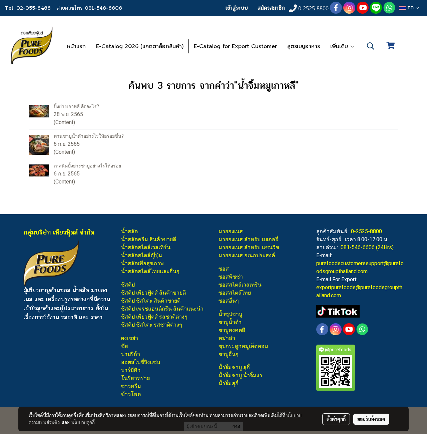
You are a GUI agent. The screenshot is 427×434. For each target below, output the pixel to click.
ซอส (224, 269)
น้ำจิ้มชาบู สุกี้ (234, 367)
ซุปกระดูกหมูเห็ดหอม (243, 346)
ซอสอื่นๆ (229, 301)
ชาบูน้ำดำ (230, 322)
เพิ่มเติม (340, 46)
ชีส (124, 346)
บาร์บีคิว (130, 370)
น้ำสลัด (129, 231)
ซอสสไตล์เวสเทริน (240, 285)
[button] (370, 46)
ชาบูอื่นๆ (229, 354)
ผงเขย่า (129, 338)
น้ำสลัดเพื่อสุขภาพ (142, 263)
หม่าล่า (227, 338)
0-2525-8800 (366, 231)
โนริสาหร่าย (135, 378)
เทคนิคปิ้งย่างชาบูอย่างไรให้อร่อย (87, 165)
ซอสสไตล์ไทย (235, 293)
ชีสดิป (128, 285)
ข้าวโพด (131, 394)
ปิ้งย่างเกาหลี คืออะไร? (76, 106)
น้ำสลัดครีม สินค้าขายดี (148, 239)
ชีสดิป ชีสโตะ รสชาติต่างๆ (151, 325)
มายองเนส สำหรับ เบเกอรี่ (248, 239)
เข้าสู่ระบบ (237, 8)
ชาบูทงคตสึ (232, 330)
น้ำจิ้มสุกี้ (229, 383)
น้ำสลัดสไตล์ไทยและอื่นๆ (150, 271)
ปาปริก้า (130, 354)
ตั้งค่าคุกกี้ (336, 419)
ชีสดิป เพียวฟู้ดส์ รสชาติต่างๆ (154, 317)
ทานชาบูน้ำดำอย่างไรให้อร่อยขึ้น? (89, 136)
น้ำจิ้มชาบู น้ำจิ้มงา (240, 375)
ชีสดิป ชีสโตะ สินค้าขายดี (150, 301)
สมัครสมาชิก (271, 8)
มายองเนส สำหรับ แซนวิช (249, 247)
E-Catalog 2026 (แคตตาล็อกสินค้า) (139, 46)
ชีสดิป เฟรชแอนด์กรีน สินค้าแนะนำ (162, 309)
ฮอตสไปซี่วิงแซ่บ (140, 362)
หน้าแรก (76, 46)
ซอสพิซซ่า (231, 277)
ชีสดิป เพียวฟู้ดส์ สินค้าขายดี (153, 293)
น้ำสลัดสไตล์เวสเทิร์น (145, 247)
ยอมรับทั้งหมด (371, 419)
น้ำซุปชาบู (230, 314)
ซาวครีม (131, 386)
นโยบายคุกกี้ (83, 422)
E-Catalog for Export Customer (235, 46)
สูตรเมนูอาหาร (303, 46)
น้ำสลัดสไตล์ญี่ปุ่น (141, 255)
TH (410, 7)
